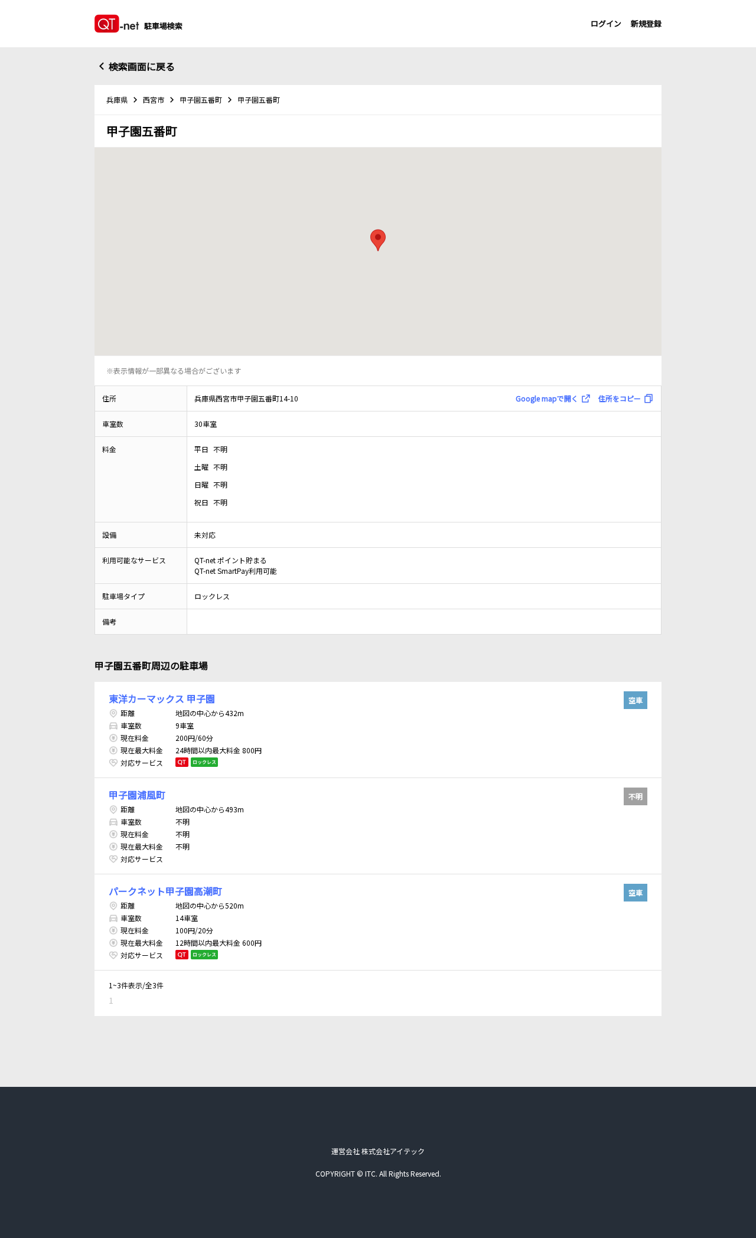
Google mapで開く (547, 398)
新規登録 (646, 23)
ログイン (606, 23)
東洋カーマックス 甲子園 (162, 698)
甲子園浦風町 (137, 795)
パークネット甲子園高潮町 (165, 891)
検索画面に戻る (142, 66)
